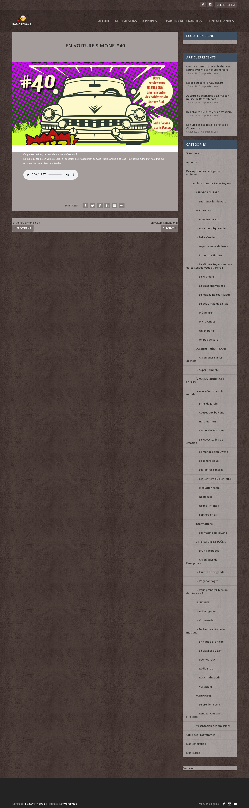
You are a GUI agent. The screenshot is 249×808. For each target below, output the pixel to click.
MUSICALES (202, 602)
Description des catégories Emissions (203, 172)
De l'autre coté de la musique (205, 630)
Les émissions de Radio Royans (211, 183)
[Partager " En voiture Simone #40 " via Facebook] (85, 205)
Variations (205, 686)
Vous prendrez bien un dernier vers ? (207, 591)
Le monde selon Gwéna (213, 452)
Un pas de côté (208, 339)
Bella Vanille (207, 237)
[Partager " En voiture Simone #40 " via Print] (121, 205)
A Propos (149, 21)
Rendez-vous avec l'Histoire (204, 715)
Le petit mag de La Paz (213, 303)
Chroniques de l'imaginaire (201, 561)
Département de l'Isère (213, 246)
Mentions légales (209, 803)
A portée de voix (210, 73)
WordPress (70, 803)
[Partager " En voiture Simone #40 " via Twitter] (92, 205)
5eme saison (194, 153)
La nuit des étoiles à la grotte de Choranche (207, 126)
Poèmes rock (207, 659)
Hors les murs (207, 421)
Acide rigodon (208, 611)
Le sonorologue (209, 460)
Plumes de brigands (211, 572)
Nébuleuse (205, 496)
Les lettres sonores (211, 469)
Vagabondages (208, 581)
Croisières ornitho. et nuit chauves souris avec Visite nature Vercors (208, 68)
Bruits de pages (209, 550)
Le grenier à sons (210, 704)
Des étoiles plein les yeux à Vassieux (209, 112)
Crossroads (206, 620)
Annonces (192, 162)
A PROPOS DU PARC (207, 192)
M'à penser (206, 312)
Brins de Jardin (208, 403)
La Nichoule (206, 276)
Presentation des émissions (212, 726)
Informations (204, 524)
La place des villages (212, 285)
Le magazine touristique (214, 294)
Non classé (193, 752)
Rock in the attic (209, 677)
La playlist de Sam (210, 650)
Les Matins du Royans (213, 532)
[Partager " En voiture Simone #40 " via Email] (114, 205)
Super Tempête (209, 370)
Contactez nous (220, 21)
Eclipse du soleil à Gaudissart (204, 82)
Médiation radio (209, 488)
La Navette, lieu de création (204, 441)
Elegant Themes (35, 803)
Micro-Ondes (207, 321)
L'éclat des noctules (211, 430)
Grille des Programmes (200, 735)
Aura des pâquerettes (213, 228)
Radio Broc (206, 668)
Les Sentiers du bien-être (215, 479)
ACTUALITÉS (203, 210)
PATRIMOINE (203, 695)
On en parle (206, 330)
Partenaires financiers (184, 21)
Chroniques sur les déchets (204, 359)
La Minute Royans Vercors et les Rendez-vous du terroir (209, 266)
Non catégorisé (196, 744)
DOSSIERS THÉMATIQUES (211, 348)
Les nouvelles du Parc (212, 201)
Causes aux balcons (211, 412)
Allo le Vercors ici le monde (204, 392)
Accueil (104, 21)
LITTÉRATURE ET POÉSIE (210, 541)
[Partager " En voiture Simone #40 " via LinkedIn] (107, 205)
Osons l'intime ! (209, 505)
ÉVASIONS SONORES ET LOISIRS (205, 380)
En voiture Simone (210, 255)
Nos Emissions (126, 21)
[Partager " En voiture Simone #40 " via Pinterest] (100, 205)
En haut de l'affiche (211, 641)
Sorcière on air (208, 514)
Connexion (189, 768)
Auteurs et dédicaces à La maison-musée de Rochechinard (208, 97)
